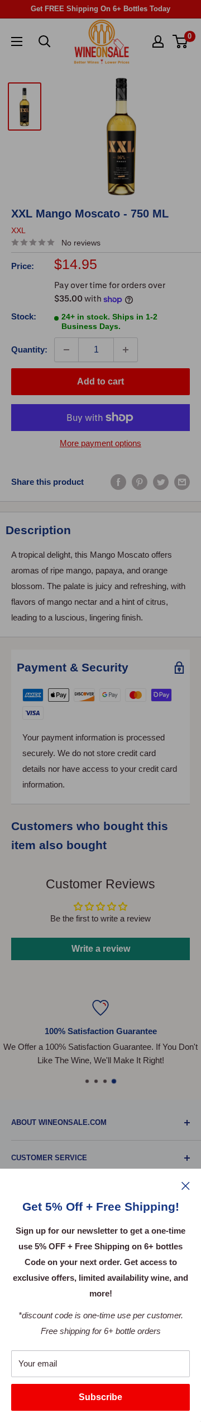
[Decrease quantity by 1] (66, 350)
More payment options (100, 443)
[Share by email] (182, 482)
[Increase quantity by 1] (125, 350)
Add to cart (100, 381)
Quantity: (29, 349)
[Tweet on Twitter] (161, 482)
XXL (18, 230)
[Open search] (45, 41)
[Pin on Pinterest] (139, 482)
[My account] (158, 41)
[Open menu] (16, 41)
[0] (181, 41)
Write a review (100, 948)
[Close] (185, 1185)
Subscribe (100, 1397)
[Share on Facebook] (118, 482)
